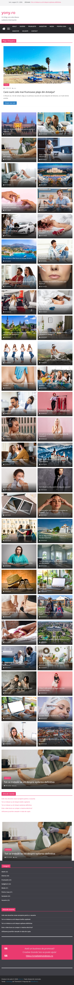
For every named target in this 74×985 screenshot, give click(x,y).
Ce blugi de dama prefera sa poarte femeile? (16, 359)
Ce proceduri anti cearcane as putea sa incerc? (53, 511)
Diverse (22, 26)
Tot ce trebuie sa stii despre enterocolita (17, 563)
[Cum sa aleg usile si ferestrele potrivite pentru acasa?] (55, 556)
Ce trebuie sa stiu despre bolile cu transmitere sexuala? (15, 461)
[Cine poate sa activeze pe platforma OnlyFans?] (19, 734)
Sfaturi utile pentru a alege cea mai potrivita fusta (51, 689)
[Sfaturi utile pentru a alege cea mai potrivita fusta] (55, 683)
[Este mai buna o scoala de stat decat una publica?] (19, 531)
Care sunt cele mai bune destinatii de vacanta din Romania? (16, 334)
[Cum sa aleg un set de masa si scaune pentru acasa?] (55, 658)
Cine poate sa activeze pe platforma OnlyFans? (16, 740)
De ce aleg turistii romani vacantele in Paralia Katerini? (52, 537)
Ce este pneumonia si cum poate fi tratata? (18, 411)
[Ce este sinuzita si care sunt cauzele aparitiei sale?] (19, 480)
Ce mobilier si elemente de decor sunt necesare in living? (53, 334)
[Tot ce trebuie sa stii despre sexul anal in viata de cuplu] (55, 302)
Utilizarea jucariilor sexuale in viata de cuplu (17, 181)
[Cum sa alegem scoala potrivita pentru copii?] (55, 607)
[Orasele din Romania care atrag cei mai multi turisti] (55, 175)
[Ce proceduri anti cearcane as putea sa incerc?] (55, 505)
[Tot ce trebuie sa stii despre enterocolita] (19, 556)
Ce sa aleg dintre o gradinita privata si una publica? (54, 384)
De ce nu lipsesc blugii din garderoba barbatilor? (52, 257)
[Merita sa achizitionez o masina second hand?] (19, 302)
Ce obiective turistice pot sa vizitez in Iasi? (54, 639)
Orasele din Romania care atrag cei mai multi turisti (53, 181)
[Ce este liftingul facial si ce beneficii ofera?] (55, 709)
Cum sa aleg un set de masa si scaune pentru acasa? (52, 664)
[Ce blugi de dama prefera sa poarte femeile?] (19, 353)
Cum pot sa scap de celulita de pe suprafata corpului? (19, 613)
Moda (52, 26)
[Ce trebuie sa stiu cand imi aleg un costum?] (55, 480)
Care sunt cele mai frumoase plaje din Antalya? (29, 92)
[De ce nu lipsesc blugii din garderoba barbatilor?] (55, 251)
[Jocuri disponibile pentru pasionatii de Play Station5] (19, 277)
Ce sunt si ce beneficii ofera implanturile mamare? (53, 435)
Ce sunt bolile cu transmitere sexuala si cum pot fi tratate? (17, 206)
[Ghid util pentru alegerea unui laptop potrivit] (19, 709)
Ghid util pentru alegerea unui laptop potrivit (16, 715)
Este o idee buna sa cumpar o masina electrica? (52, 156)
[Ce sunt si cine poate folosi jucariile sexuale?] (55, 226)
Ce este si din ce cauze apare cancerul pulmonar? (17, 664)
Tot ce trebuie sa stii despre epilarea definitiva (16, 156)
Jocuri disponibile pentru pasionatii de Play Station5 (18, 283)
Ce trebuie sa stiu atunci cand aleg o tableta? (16, 511)
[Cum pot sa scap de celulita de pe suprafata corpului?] (19, 607)
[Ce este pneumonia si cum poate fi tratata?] (19, 404)
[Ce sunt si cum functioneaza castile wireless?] (19, 429)
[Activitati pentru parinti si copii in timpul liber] (19, 683)
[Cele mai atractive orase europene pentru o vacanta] (19, 124)
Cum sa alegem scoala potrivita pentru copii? (53, 613)
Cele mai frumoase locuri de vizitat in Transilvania (52, 461)
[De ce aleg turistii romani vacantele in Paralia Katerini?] (55, 531)
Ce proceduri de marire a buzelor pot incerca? (52, 283)
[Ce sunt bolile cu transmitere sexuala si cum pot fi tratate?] (19, 201)
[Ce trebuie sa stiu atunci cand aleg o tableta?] (19, 505)
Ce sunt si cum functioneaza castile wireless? (16, 435)
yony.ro (8, 12)
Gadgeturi (43, 26)
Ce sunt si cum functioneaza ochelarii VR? (54, 360)
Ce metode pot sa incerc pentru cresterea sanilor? (18, 384)
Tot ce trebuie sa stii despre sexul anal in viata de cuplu (54, 308)
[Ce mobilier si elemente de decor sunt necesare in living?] (55, 328)
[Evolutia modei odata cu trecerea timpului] (55, 404)
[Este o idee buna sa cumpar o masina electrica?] (55, 150)
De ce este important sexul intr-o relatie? (18, 639)
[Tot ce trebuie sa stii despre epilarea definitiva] (19, 150)
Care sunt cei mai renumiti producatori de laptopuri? (54, 588)
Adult (14, 26)
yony (14, 88)
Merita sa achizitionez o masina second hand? (17, 308)
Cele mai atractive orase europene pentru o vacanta (19, 130)
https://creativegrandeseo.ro (39, 955)
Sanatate (15, 31)
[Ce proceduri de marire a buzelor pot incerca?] (55, 277)
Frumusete (32, 26)
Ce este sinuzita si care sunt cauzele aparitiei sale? (16, 486)
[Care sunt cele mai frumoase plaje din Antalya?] (37, 64)
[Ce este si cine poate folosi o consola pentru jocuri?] (55, 201)
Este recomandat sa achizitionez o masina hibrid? (18, 232)
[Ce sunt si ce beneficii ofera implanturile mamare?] (55, 429)
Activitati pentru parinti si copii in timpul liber (17, 689)
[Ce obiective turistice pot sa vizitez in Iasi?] (55, 633)
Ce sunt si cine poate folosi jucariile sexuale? (52, 232)
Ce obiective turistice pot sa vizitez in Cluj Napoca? (54, 740)
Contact (34, 31)
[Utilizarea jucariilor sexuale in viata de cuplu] (19, 175)
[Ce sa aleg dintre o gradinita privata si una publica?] (55, 378)
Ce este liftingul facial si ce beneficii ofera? (54, 716)
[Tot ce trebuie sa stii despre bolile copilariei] (55, 124)
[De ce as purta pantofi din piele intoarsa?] (19, 582)
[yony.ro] (4, 28)
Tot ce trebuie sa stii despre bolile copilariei (45, 2)
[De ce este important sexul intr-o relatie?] (19, 633)
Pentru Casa (61, 26)
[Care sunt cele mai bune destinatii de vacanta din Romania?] (19, 328)
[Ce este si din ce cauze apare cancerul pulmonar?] (19, 658)
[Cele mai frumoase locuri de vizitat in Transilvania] (55, 455)
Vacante (25, 31)
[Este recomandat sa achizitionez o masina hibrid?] (19, 226)
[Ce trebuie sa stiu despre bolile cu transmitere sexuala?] (19, 455)
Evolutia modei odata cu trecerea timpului (54, 411)
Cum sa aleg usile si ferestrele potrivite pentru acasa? (53, 562)
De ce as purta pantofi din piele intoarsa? (18, 589)
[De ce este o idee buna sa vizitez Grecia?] (19, 251)
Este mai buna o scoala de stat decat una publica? (18, 537)
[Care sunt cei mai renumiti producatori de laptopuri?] (55, 582)
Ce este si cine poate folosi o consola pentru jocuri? (52, 206)
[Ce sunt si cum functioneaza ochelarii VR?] (55, 353)
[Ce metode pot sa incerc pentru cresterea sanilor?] (19, 378)
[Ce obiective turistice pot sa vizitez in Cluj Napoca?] (55, 734)
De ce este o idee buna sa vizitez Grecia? (17, 258)
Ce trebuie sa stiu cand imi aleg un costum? (55, 487)
